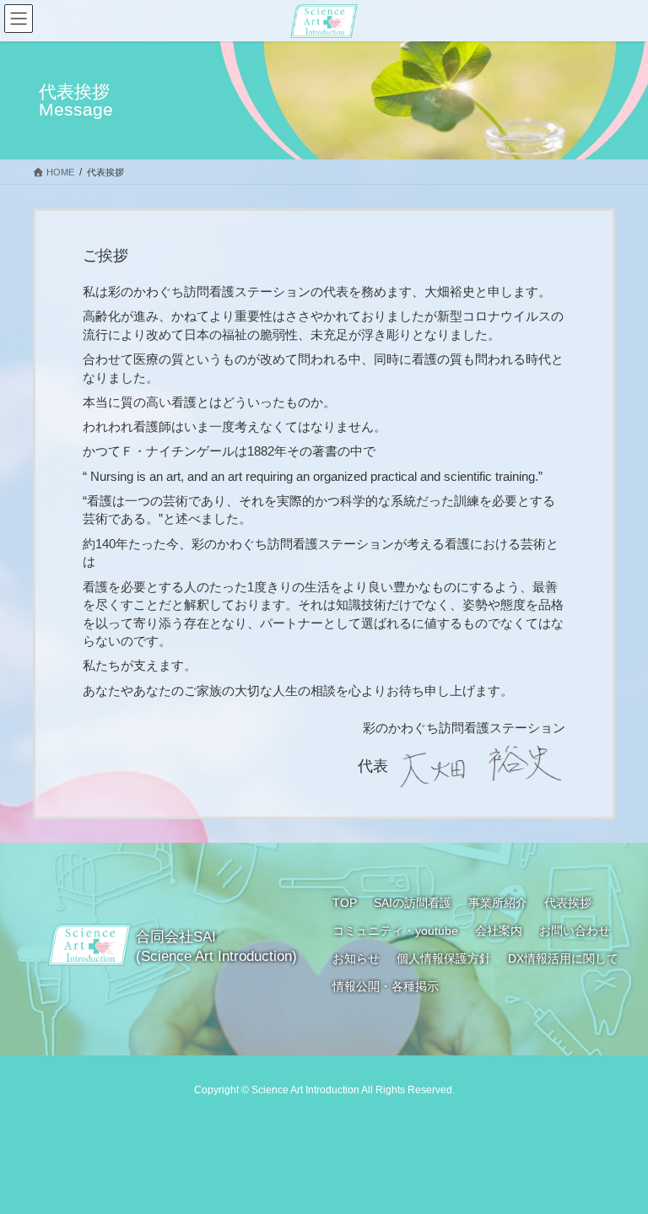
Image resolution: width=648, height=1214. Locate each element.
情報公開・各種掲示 (385, 986)
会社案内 (498, 930)
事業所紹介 (497, 902)
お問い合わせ (574, 930)
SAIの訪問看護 (412, 902)
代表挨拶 (567, 902)
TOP (344, 902)
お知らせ (356, 958)
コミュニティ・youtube (395, 930)
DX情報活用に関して (563, 958)
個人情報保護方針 (444, 958)
